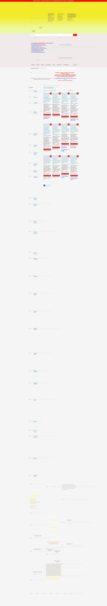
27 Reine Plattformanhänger (35, 476)
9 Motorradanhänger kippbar (36, 177)
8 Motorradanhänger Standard (35, 171)
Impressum (63, 494)
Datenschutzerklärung (33, 510)
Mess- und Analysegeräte (34, 49)
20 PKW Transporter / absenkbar (35, 371)
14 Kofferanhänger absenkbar (35, 259)
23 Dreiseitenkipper (35, 422)
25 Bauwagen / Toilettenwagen (36, 437)
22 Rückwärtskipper (35, 400)
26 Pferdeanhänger (35, 458)
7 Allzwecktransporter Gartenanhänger (35, 164)
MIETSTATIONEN (48, 64)
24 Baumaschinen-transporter (35, 431)
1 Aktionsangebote (36, 97)
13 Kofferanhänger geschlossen (35, 253)
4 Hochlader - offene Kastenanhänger (36, 134)
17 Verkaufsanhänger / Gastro (35, 311)
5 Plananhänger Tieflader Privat (35, 145)
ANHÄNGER (33, 64)
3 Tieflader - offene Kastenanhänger (35, 112)
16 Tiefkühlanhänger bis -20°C (35, 294)
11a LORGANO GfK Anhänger (35, 222)
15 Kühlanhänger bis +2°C (35, 276)
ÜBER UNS (38, 64)
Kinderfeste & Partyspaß (34, 48)
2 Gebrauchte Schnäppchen (36, 103)
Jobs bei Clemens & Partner (34, 505)
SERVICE (53, 64)
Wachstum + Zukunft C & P (33, 507)
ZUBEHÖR (42, 64)
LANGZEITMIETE (59, 64)
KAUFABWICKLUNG (66, 64)
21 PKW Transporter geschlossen (35, 383)
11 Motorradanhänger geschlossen (35, 204)
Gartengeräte (33, 46)
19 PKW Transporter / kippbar (35, 354)
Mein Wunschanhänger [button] (47, 114)
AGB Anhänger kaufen (65, 496)
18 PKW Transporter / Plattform (35, 329)
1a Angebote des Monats (35, 91)
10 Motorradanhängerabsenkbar (35, 198)
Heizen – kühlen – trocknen (35, 47)
